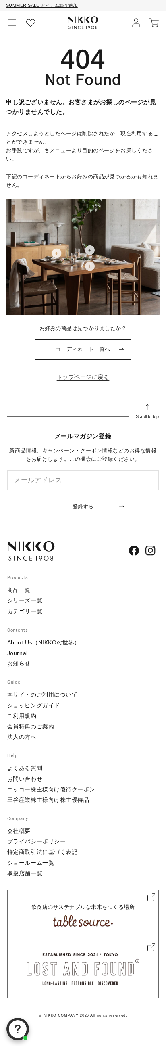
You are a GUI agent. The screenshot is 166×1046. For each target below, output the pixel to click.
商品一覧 (19, 590)
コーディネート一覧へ (83, 349)
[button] (12, 22)
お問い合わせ (24, 779)
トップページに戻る (83, 377)
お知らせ (19, 663)
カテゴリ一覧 (24, 611)
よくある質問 (24, 768)
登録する (83, 507)
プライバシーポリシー (36, 841)
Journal (17, 653)
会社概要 (19, 831)
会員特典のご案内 (30, 726)
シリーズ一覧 (24, 600)
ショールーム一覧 (30, 863)
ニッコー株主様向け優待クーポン (51, 789)
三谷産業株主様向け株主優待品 (48, 800)
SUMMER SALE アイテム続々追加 (42, 5)
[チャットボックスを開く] (17, 1029)
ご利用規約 (22, 716)
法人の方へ (22, 737)
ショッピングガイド (33, 705)
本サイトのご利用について (42, 694)
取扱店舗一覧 (24, 873)
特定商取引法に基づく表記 (42, 852)
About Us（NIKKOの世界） (43, 642)
